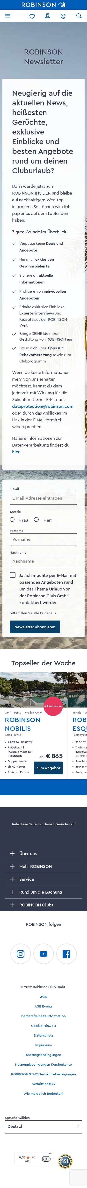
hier (16, 452)
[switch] (46, 1159)
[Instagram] (20, 954)
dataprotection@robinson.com (42, 406)
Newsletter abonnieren (34, 627)
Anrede (15, 512)
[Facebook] (66, 954)
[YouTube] (43, 954)
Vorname (16, 531)
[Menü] (50, 1154)
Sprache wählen (17, 1118)
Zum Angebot (48, 768)
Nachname (18, 552)
